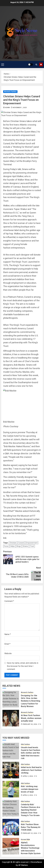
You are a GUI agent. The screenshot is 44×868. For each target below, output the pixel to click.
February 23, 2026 (30, 833)
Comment (9, 601)
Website (8, 653)
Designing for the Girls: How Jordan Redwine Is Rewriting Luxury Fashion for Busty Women (30, 701)
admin (7, 107)
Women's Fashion (10, 91)
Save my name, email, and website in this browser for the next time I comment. (22, 666)
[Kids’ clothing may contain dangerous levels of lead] (10, 789)
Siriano (25, 546)
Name (7, 634)
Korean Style (25, 839)
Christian (13, 543)
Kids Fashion (25, 744)
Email (7, 644)
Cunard (21, 543)
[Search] (36, 64)
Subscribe (41, 64)
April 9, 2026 (28, 776)
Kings (19, 546)
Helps (12, 546)
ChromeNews (36, 862)
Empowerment (32, 543)
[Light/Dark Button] (30, 64)
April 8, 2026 (28, 795)
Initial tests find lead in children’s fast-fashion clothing (31, 770)
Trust (32, 546)
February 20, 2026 (30, 724)
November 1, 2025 (20, 107)
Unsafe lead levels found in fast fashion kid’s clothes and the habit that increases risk (30, 753)
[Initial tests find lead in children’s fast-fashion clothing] (10, 770)
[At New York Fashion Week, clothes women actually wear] (10, 718)
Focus (6, 546)
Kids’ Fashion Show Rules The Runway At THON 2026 (30, 827)
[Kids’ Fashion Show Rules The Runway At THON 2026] (10, 827)
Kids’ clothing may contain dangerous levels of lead (29, 789)
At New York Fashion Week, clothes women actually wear (31, 718)
